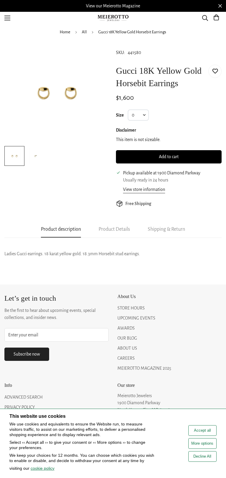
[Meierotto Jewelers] (113, 18)
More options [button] (202, 443)
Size (120, 115)
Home (65, 32)
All (84, 32)
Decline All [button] (202, 456)
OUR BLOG (127, 338)
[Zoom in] (97, 52)
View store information (144, 189)
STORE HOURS (131, 308)
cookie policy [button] (42, 468)
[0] (216, 18)
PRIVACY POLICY (19, 407)
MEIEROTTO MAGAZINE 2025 (144, 368)
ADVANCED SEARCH (23, 397)
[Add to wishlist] (215, 71)
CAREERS (126, 358)
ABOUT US (127, 348)
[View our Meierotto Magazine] (113, 6)
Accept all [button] (202, 430)
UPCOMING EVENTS (136, 318)
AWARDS (126, 328)
